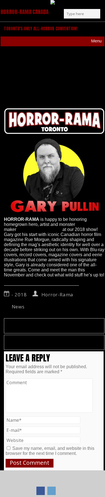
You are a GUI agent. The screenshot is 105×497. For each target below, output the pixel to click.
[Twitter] (51, 491)
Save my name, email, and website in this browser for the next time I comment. (50, 451)
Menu (96, 40)
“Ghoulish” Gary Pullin (39, 229)
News (18, 306)
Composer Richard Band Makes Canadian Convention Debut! (46, 325)
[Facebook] (40, 491)
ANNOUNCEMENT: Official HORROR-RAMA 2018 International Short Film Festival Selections (50, 342)
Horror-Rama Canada (24, 12)
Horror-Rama (57, 294)
